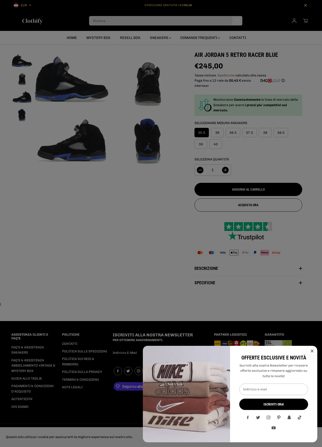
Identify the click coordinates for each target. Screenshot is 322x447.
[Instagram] (268, 417)
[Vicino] (312, 351)
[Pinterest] (279, 417)
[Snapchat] (289, 417)
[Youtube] (273, 428)
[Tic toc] (299, 417)
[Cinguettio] (258, 417)
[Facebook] (248, 417)
